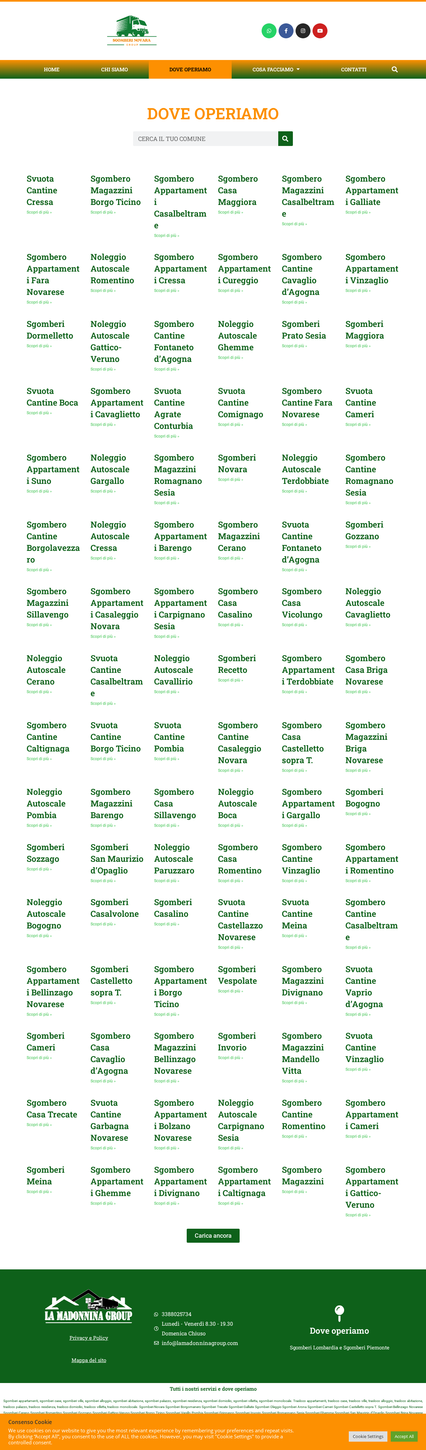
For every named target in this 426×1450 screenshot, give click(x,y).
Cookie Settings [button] (368, 1436)
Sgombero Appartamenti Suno (53, 469)
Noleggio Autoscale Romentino (112, 268)
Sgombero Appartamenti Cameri (371, 1114)
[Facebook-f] (286, 30)
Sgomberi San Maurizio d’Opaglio (117, 858)
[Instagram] (303, 30)
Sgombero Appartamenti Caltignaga (244, 1181)
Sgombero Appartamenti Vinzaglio (371, 268)
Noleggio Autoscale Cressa (110, 536)
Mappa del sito (89, 1360)
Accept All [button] (404, 1436)
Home (52, 69)
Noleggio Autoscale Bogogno (46, 913)
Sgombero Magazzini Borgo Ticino (116, 190)
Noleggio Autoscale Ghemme (237, 335)
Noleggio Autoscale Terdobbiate (305, 469)
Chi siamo (114, 69)
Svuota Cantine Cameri (360, 402)
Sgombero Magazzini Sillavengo (48, 603)
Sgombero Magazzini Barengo (111, 803)
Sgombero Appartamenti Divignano (180, 1181)
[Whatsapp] (269, 30)
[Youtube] (320, 30)
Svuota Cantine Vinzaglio (364, 1047)
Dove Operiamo (190, 69)
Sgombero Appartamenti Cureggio (244, 268)
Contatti (353, 69)
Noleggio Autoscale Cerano (46, 670)
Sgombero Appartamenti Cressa (180, 268)
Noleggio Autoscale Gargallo (110, 469)
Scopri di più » (39, 212)
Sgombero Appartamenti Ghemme (117, 1181)
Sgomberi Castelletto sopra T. (111, 980)
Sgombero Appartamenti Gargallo (308, 803)
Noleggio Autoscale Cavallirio (173, 670)
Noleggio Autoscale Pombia (46, 803)
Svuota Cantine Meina (297, 913)
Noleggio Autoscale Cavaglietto (367, 603)
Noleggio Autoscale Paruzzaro (174, 858)
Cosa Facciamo (273, 69)
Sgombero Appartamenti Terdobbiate (308, 670)
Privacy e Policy (89, 1337)
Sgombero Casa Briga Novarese (366, 670)
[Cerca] (285, 138)
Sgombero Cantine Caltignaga (48, 737)
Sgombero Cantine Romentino (303, 1114)
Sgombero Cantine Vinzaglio (302, 858)
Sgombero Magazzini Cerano (239, 536)
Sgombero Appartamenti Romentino (371, 858)
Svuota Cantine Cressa (42, 190)
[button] (394, 69)
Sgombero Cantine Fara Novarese (307, 402)
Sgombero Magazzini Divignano (303, 980)
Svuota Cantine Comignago (240, 402)
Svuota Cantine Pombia (169, 737)
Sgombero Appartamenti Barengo (180, 536)
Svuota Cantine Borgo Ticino (116, 737)
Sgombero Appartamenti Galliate (371, 190)
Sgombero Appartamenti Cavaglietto (117, 402)
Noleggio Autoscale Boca (237, 803)
